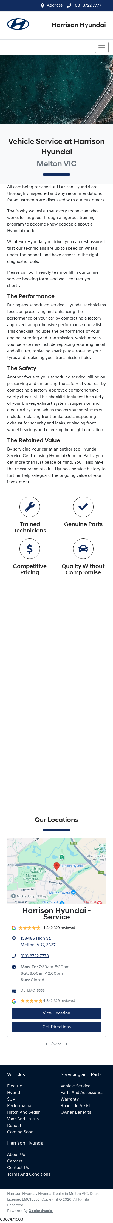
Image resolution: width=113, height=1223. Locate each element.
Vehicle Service (76, 1086)
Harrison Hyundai (79, 25)
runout (14, 1126)
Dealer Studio (41, 1211)
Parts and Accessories (82, 1093)
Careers (14, 1161)
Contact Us (18, 1168)
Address (55, 5)
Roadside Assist (76, 1106)
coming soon (20, 1132)
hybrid (13, 1093)
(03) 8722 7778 (35, 956)
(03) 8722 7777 (87, 5)
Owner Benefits (76, 1112)
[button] (102, 47)
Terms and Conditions (28, 1174)
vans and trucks (23, 1119)
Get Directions (57, 1027)
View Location (56, 1013)
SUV (11, 1099)
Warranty (70, 1099)
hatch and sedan (24, 1112)
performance (19, 1106)
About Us (16, 1155)
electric (14, 1086)
